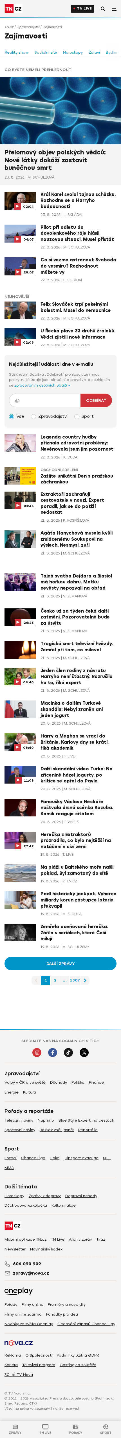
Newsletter (15, 1249)
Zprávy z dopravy (45, 1195)
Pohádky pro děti (62, 1314)
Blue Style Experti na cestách (86, 1120)
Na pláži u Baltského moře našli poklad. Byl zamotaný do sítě (77, 870)
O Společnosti (38, 1355)
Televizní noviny (19, 1120)
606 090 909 (27, 1264)
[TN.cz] (14, 8)
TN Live (84, 8)
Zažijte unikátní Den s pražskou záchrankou (77, 479)
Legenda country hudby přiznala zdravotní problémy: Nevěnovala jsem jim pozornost (77, 443)
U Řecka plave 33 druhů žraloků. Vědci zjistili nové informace (78, 334)
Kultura (29, 1092)
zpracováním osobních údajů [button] (41, 385)
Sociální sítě (46, 52)
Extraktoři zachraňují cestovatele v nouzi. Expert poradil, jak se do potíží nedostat (72, 503)
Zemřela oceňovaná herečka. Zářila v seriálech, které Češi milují (74, 932)
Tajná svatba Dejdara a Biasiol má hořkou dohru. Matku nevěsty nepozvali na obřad (76, 582)
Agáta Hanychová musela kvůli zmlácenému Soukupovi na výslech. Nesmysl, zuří (77, 539)
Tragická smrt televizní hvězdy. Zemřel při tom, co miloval (77, 646)
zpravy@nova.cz (31, 1273)
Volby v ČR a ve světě (25, 1082)
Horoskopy (73, 52)
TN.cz (9, 27)
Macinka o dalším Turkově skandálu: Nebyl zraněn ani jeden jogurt (72, 709)
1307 (75, 980)
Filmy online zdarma (23, 1314)
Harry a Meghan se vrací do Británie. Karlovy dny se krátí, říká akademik (75, 742)
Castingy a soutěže (78, 1364)
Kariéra (11, 1364)
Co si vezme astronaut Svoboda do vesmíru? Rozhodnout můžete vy (78, 266)
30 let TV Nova (19, 1374)
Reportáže (88, 1129)
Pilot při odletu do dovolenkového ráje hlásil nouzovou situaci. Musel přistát (77, 233)
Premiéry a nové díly (67, 1304)
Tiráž (100, 1239)
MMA (9, 1167)
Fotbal (11, 1158)
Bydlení (112, 52)
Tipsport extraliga (81, 1158)
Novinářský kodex (46, 1249)
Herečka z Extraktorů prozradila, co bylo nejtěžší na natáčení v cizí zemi (76, 840)
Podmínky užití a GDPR (78, 1355)
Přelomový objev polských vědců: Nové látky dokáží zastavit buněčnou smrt (55, 160)
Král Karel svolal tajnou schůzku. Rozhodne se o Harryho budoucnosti (78, 200)
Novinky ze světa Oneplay (29, 1323)
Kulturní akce (63, 1205)
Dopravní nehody (81, 1195)
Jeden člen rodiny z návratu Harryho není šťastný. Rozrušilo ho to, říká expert (77, 676)
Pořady (11, 1304)
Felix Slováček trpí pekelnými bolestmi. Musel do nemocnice (76, 307)
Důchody (58, 1082)
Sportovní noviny (20, 1129)
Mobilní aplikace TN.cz (25, 1239)
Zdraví (94, 52)
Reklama (13, 1355)
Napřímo (46, 1120)
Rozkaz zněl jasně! (57, 1129)
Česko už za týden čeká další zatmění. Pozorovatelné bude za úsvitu (75, 617)
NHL (107, 1158)
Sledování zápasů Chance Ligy (86, 1323)
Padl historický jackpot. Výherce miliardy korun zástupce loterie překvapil (78, 900)
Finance (96, 1082)
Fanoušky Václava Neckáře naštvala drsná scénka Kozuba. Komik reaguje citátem (77, 807)
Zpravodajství (28, 27)
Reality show (17, 52)
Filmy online (32, 1304)
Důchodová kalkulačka (26, 1205)
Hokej (55, 1158)
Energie (12, 1092)
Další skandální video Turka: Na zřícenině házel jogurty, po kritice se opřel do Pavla (77, 775)
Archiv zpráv (80, 1239)
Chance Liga (33, 1158)
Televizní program (38, 1364)
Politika (77, 1082)
